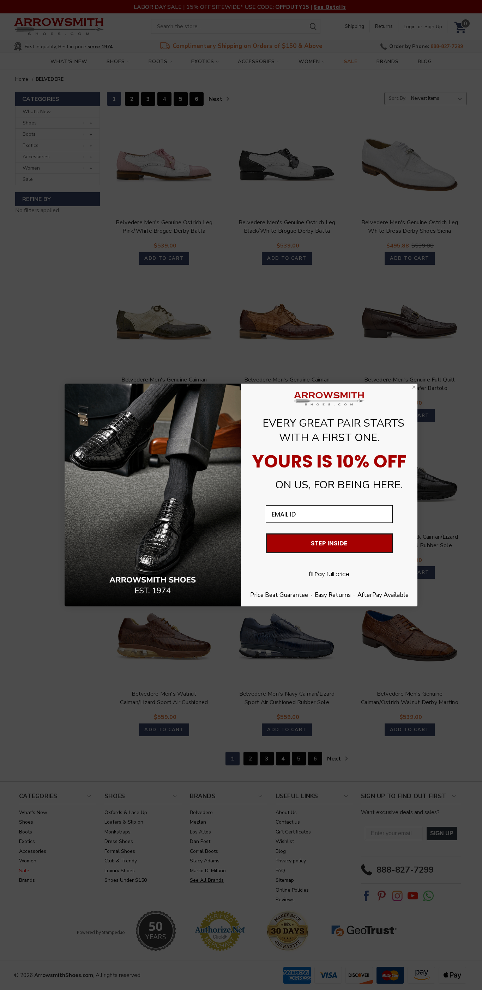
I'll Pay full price (329, 574)
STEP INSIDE (329, 543)
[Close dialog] (413, 387)
